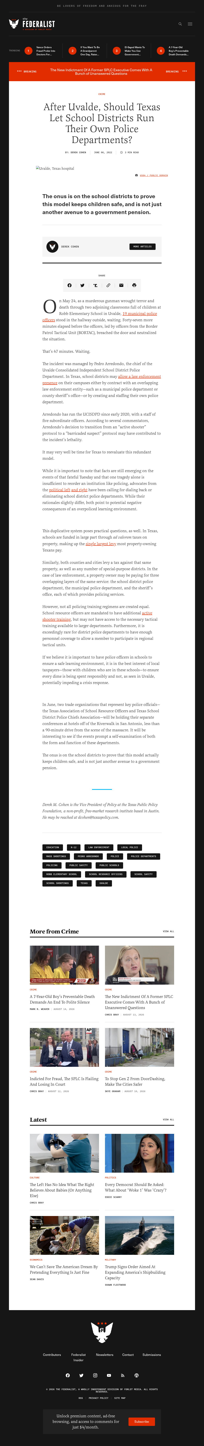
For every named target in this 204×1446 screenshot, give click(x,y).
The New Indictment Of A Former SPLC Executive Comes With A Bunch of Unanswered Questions (139, 1002)
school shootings (57, 883)
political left (59, 489)
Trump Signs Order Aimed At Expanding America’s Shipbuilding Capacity (135, 1272)
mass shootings (56, 856)
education (52, 847)
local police (129, 847)
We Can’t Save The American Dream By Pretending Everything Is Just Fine (64, 1269)
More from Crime (54, 931)
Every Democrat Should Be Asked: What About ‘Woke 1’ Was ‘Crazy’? (136, 1187)
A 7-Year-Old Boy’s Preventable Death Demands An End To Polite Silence (62, 999)
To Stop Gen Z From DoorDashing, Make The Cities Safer (135, 1081)
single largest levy (101, 543)
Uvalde (104, 883)
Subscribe (141, 1421)
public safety (79, 865)
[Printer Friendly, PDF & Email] (134, 285)
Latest (38, 1119)
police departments (143, 856)
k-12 (73, 847)
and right (79, 489)
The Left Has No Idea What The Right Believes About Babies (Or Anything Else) (62, 1190)
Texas (84, 883)
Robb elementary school (61, 874)
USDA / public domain (154, 175)
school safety (143, 874)
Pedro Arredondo (88, 856)
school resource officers (106, 874)
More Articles (142, 246)
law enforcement (98, 847)
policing (52, 865)
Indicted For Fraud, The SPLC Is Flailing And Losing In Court (64, 1081)
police (115, 856)
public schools (109, 865)
